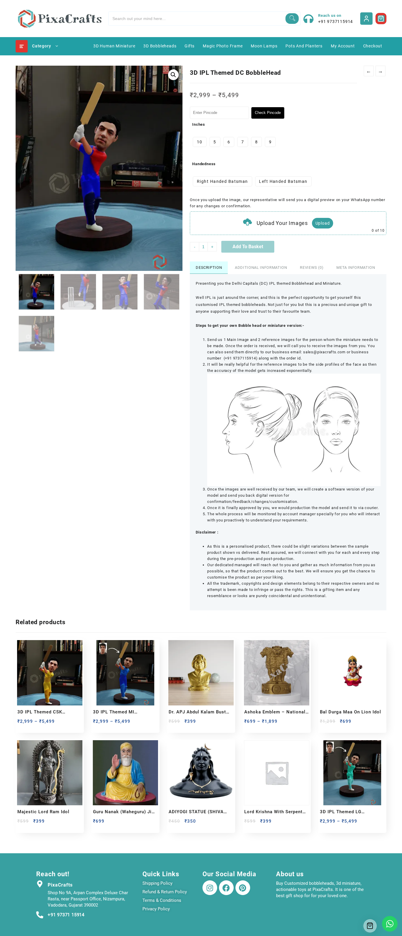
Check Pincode (268, 112)
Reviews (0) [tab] (311, 267)
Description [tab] (209, 267)
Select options (22, 723)
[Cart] (381, 18)
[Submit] (292, 18)
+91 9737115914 (335, 21)
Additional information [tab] (261, 267)
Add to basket (247, 246)
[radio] (199, 142)
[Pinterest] (242, 887)
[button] (173, 74)
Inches (198, 124)
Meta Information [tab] (355, 267)
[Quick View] (34, 723)
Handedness (204, 164)
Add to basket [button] (174, 823)
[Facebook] (226, 887)
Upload (322, 223)
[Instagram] (209, 887)
